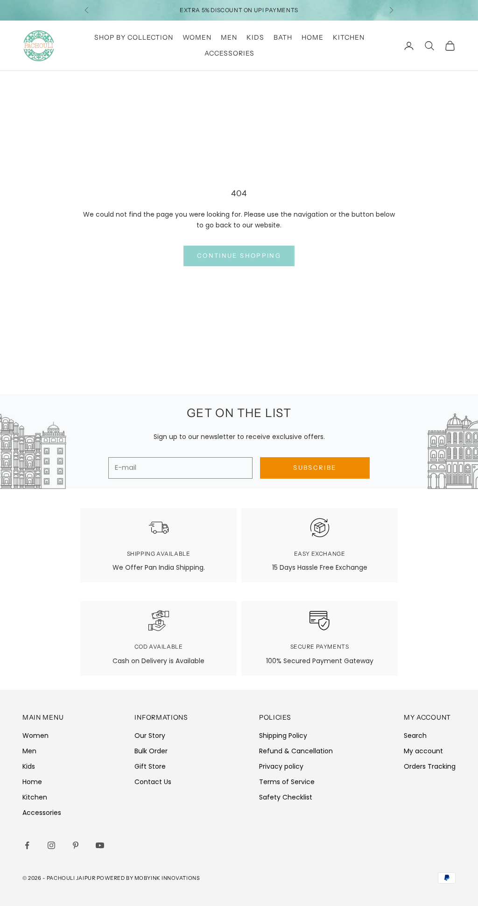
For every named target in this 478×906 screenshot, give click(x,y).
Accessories (229, 53)
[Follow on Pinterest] (75, 845)
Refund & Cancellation (296, 751)
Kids (255, 37)
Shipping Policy (283, 735)
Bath (283, 37)
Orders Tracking (430, 766)
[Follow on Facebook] (27, 845)
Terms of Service (287, 781)
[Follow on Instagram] (51, 845)
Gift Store (150, 766)
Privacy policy (281, 766)
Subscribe (314, 467)
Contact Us (152, 781)
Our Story (149, 735)
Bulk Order (151, 751)
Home (312, 37)
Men (229, 37)
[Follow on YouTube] (100, 845)
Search (415, 735)
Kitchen (349, 37)
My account (423, 751)
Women (197, 37)
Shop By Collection (133, 37)
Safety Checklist (285, 797)
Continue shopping (239, 255)
